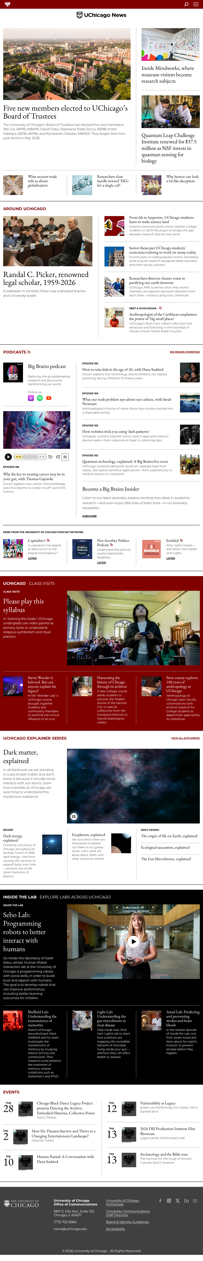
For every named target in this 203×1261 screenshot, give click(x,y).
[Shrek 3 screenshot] (151, 185)
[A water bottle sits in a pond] (190, 402)
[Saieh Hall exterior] (114, 256)
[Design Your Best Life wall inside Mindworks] (171, 44)
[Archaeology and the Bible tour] (129, 1160)
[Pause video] (74, 817)
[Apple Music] (31, 398)
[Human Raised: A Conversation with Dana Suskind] (25, 1163)
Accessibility (115, 1229)
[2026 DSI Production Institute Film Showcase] (129, 1135)
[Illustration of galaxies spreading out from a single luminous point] (52, 844)
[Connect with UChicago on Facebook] (161, 1201)
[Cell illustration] (82, 185)
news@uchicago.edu (70, 1229)
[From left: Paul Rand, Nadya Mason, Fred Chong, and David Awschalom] (190, 464)
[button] (133, 941)
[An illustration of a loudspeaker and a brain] (114, 226)
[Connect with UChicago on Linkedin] (186, 1201)
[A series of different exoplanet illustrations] (121, 843)
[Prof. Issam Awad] (151, 1020)
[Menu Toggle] (196, 6)
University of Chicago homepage (122, 1202)
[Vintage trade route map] (13, 185)
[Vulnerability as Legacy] (129, 1109)
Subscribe (89, 516)
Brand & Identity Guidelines (127, 1222)
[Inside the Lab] (82, 1020)
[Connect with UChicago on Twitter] (178, 1201)
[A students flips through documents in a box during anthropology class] (151, 686)
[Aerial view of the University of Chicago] (67, 64)
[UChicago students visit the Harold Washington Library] (82, 686)
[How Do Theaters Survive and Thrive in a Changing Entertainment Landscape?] (20, 1137)
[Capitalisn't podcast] (13, 549)
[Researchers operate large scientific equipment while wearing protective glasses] (13, 1020)
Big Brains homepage (185, 351)
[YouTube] (49, 398)
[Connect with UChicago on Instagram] (169, 1201)
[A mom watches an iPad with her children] (190, 372)
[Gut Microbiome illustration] (36, 430)
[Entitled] (151, 549)
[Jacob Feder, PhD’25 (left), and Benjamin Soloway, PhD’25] (171, 111)
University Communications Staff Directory (128, 1213)
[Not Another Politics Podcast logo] (82, 549)
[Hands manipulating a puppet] (190, 434)
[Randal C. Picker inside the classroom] (47, 241)
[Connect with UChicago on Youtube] (195, 1201)
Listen (32, 558)
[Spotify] (40, 398)
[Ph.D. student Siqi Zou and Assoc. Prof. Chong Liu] (114, 287)
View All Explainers (185, 738)
